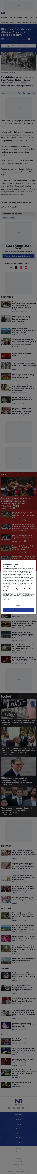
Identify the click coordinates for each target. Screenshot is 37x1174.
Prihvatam (18, 610)
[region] (18, 587)
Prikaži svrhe (18, 605)
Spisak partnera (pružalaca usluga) (12, 599)
